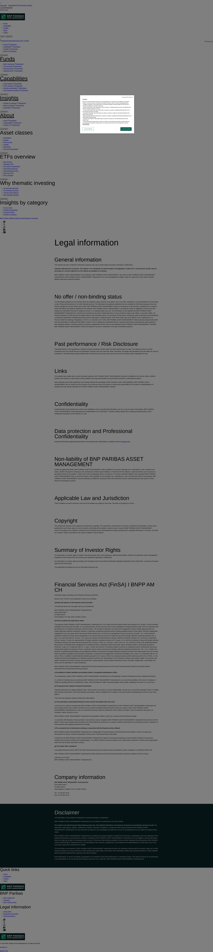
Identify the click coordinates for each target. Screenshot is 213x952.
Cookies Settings (88, 128)
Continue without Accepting (127, 97)
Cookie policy (86, 124)
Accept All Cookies (126, 128)
